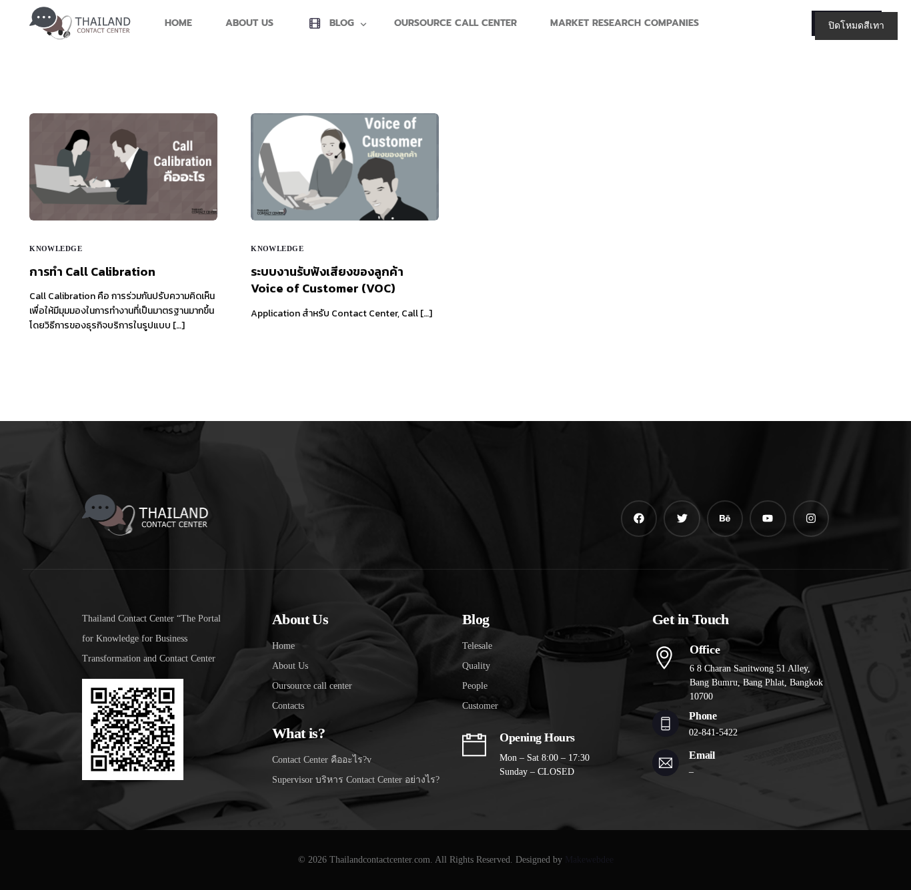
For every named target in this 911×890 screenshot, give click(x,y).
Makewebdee (589, 860)
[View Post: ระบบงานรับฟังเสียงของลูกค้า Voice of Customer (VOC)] (345, 167)
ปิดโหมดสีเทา (856, 26)
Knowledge (55, 248)
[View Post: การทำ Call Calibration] (123, 167)
